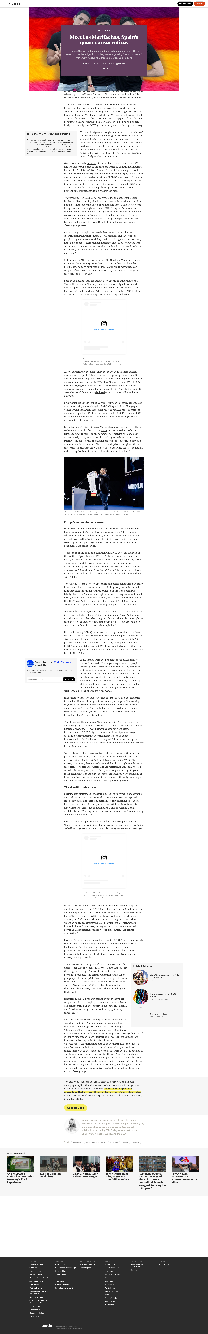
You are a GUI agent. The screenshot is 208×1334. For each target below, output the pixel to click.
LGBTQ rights (114, 1142)
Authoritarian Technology (65, 1267)
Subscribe (69, 679)
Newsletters (185, 4)
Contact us (109, 1304)
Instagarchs (34, 1316)
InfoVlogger (112, 115)
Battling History (35, 1287)
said (70, 243)
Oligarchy (59, 1277)
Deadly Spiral (85, 1267)
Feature (102, 1142)
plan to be (103, 1044)
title (122, 288)
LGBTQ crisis (34, 1306)
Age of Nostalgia (36, 1284)
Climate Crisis (60, 1270)
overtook (132, 539)
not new (91, 163)
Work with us (110, 1284)
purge (88, 167)
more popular (121, 643)
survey (120, 681)
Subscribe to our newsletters (137, 1265)
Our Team (109, 1270)
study (91, 660)
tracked (116, 708)
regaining (115, 375)
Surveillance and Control (65, 1287)
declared (100, 392)
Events (108, 1294)
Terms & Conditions (61, 1326)
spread (84, 567)
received (138, 636)
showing (101, 372)
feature (121, 63)
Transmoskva (35, 1309)
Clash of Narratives (37, 1297)
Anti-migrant (77, 1142)
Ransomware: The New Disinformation (39, 1292)
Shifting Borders (36, 1281)
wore (104, 430)
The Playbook (35, 1270)
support (76, 639)
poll (82, 389)
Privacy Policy (73, 1326)
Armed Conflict (61, 1264)
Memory (125, 1142)
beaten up (125, 560)
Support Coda (75, 1108)
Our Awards (110, 1281)
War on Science (35, 1274)
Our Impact (110, 1277)
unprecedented (84, 177)
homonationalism (108, 722)
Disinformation (90, 1142)
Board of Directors (112, 1274)
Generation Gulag (36, 1312)
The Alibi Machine (87, 1264)
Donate (199, 4)
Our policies (110, 1301)
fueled (103, 601)
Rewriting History (62, 1284)
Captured (33, 1267)
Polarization (104, 30)
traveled (69, 222)
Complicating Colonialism (40, 1277)
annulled (86, 212)
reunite (131, 573)
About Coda (110, 1264)
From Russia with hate (158, 1014)
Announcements (112, 1267)
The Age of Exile (36, 1264)
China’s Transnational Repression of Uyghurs (38, 1301)
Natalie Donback (92, 63)
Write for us (110, 1287)
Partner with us (111, 1291)
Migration (136, 1142)
